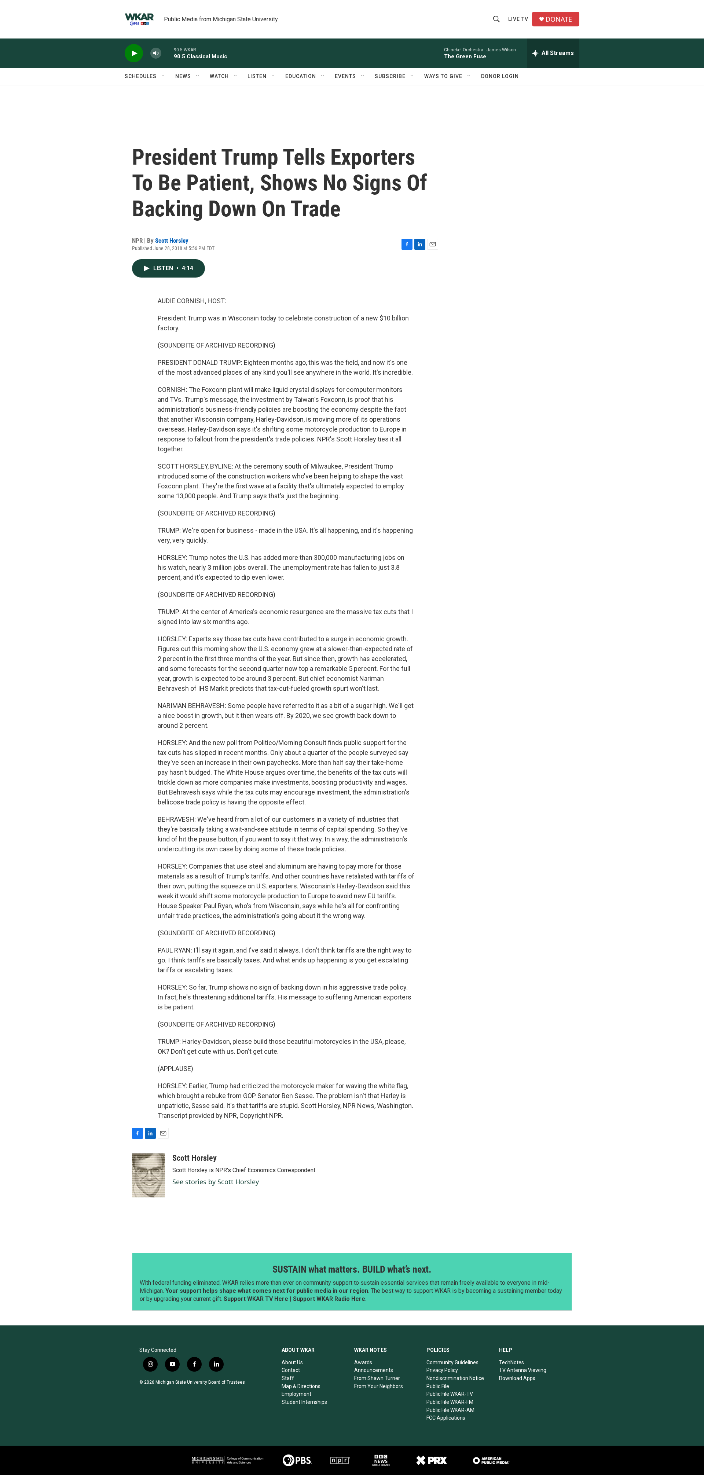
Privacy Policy (442, 1370)
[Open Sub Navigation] (163, 76)
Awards (363, 1362)
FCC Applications (445, 1418)
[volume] (156, 53)
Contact (291, 1370)
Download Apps (517, 1378)
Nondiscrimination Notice (455, 1378)
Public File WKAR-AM (450, 1410)
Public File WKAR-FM (449, 1402)
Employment (296, 1394)
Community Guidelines (452, 1362)
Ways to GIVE (443, 76)
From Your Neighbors (378, 1386)
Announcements (373, 1370)
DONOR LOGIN (500, 76)
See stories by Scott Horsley (215, 1181)
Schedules (141, 76)
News (183, 76)
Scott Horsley (171, 240)
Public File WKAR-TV (449, 1394)
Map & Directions (301, 1386)
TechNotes (511, 1362)
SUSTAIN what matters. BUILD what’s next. (352, 1269)
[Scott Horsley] (148, 1175)
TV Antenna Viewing (522, 1370)
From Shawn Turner (377, 1378)
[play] (134, 53)
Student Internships (304, 1402)
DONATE (559, 19)
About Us (292, 1362)
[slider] (167, 53)
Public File (437, 1386)
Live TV (518, 19)
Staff (288, 1378)
